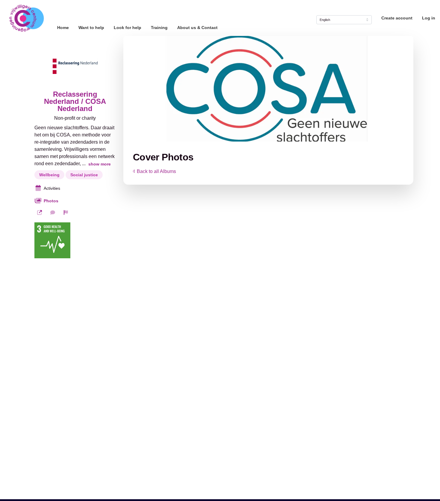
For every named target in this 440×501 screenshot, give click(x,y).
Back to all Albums (156, 171)
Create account (396, 18)
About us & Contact (197, 27)
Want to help (91, 27)
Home (63, 27)
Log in (428, 18)
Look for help (127, 27)
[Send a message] (53, 212)
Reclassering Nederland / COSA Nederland (75, 101)
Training (159, 27)
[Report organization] (66, 212)
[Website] (39, 212)
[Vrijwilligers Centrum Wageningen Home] (26, 18)
